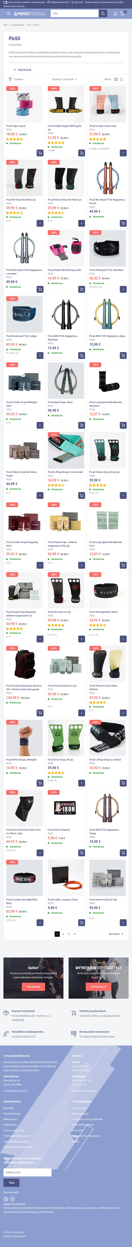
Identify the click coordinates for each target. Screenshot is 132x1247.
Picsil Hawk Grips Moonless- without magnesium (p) (21, 613)
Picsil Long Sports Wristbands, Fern (105, 544)
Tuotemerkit (17, 25)
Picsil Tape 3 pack (16, 126)
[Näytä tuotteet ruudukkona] (116, 79)
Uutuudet (77, 1130)
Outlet (75, 1141)
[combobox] (75, 13)
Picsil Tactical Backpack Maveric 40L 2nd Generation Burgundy (24, 687)
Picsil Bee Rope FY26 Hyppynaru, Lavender (24, 271)
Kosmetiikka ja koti (83, 1125)
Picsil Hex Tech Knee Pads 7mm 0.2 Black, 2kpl (23, 831)
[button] (14, 139)
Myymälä (79, 2)
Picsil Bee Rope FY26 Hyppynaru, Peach (107, 201)
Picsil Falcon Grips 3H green (104, 472)
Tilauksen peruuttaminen (18, 1147)
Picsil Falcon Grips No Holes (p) (64, 200)
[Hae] (103, 13)
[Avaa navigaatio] (8, 13)
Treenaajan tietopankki (16, 1136)
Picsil (9, 129)
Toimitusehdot (11, 1114)
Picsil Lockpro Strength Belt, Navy (21, 901)
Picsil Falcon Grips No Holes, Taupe (21, 473)
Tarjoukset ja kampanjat (86, 1136)
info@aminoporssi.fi (59, 2)
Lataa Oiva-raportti (14, 1204)
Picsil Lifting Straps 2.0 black (105, 759)
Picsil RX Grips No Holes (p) (21, 200)
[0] (122, 13)
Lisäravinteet (79, 1108)
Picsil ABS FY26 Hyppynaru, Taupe (104, 831)
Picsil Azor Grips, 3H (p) (60, 759)
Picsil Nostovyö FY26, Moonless (106, 270)
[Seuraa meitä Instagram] (12, 1199)
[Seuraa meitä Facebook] (5, 1199)
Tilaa (11, 1183)
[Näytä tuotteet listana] (121, 79)
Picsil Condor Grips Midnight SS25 (21, 404)
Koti (5, 25)
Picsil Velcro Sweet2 (59, 830)
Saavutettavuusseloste (16, 1141)
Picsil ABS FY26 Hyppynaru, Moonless (63, 337)
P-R (29, 25)
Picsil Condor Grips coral (102, 126)
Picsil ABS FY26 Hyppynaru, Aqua (107, 336)
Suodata (18, 79)
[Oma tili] (115, 13)
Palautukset (10, 1125)
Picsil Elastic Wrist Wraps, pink (64, 270)
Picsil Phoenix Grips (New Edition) (103, 687)
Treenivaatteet (80, 1114)
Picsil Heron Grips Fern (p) (62, 686)
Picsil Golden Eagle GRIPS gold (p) (64, 127)
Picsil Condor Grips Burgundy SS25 (22, 544)
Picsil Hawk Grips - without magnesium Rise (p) (62, 544)
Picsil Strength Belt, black (103, 612)
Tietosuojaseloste (13, 1130)
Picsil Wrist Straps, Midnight (21, 759)
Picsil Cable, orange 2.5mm (63, 899)
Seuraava (114, 934)
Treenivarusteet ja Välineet (87, 1119)
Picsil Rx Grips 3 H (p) (59, 612)
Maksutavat (10, 1119)
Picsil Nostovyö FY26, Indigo (21, 336)
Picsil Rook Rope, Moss (60, 402)
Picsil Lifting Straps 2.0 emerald (65, 472)
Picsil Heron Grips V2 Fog (103, 899)
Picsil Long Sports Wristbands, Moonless (105, 404)
